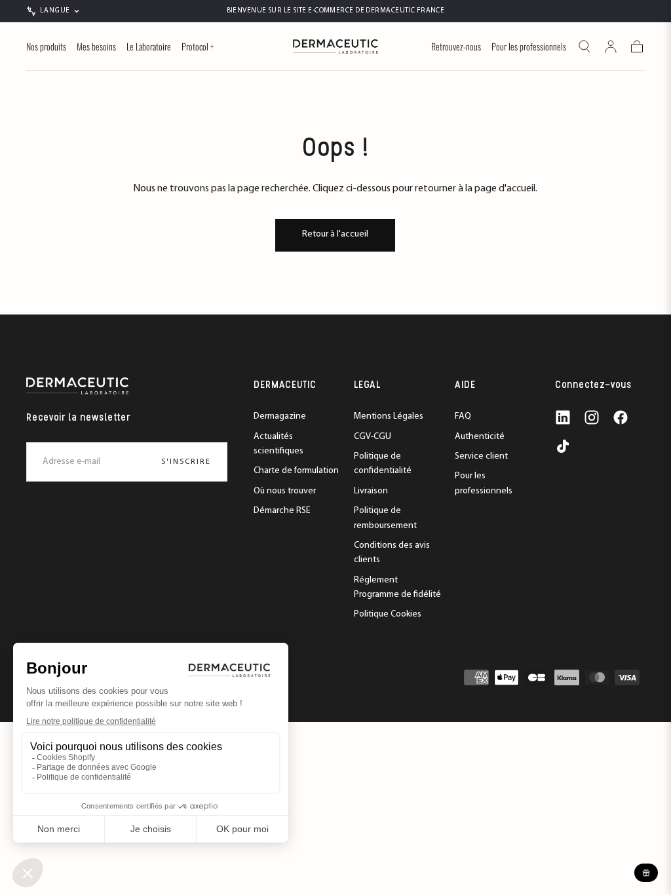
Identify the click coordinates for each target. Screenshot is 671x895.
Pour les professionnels (528, 47)
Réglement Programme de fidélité (397, 587)
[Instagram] (591, 417)
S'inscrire (186, 462)
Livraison (371, 491)
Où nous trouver (285, 491)
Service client (481, 456)
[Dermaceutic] (77, 385)
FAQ (463, 416)
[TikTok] (562, 446)
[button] (584, 46)
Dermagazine (280, 416)
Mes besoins (96, 47)
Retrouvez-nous (456, 47)
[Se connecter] (611, 46)
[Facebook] (620, 417)
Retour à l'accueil (335, 234)
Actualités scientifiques (278, 444)
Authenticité (480, 437)
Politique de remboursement (385, 518)
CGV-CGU (372, 437)
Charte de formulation (296, 471)
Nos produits (46, 47)
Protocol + (198, 47)
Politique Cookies (387, 614)
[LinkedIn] (562, 417)
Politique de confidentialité (383, 463)
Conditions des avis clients (392, 553)
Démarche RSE (282, 511)
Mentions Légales (388, 416)
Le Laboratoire (148, 47)
